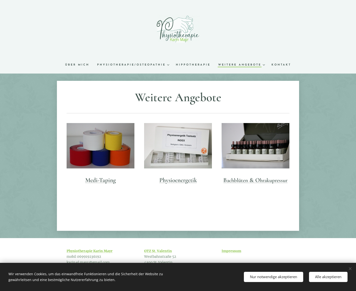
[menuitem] (79, 65)
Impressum (231, 251)
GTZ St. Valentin (158, 251)
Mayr (108, 251)
